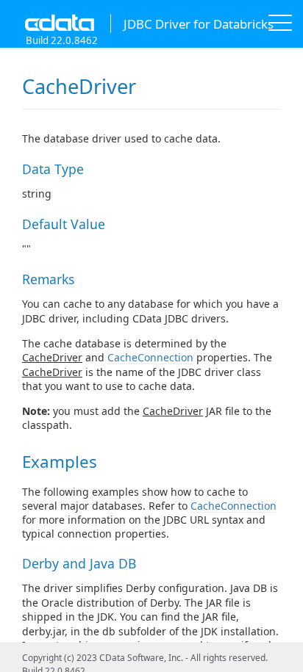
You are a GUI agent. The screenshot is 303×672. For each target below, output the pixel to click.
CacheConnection (150, 357)
